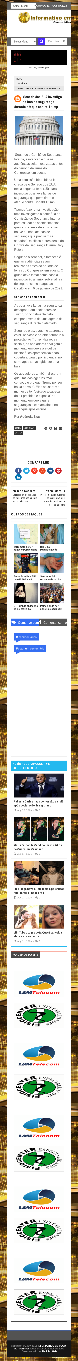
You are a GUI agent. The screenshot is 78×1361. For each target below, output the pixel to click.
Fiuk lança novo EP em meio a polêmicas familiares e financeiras (39, 891)
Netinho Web (49, 1351)
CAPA (18, 428)
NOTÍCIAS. (23, 84)
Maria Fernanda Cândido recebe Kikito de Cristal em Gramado (38, 847)
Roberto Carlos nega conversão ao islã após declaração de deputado (38, 803)
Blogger (45, 67)
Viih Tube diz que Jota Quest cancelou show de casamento (38, 934)
